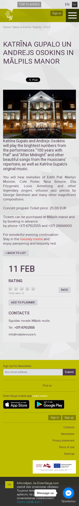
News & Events (22, 27)
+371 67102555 (24, 327)
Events (37, 27)
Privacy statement (63, 440)
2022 (46, 27)
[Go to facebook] (68, 492)
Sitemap (69, 454)
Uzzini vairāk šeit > (29, 502)
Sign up (69, 417)
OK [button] (9, 484)
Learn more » (40, 396)
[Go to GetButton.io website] (68, 501)
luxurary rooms (31, 239)
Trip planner (29, 4)
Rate (64, 289)
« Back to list (15, 253)
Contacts (68, 427)
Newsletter (67, 434)
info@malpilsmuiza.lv (22, 334)
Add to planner (23, 302)
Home (7, 27)
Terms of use (66, 447)
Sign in (56, 13)
